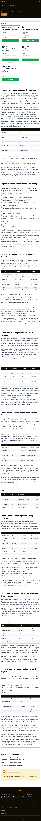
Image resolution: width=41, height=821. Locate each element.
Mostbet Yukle (3, 808)
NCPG (23, 796)
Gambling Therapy (7, 796)
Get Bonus (4, 14)
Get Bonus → (10, 60)
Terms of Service (29, 797)
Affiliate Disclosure (30, 799)
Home (2, 807)
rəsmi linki (20, 196)
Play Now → (10, 40)
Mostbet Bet (3, 810)
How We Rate (29, 800)
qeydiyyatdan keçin (33, 743)
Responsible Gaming (30, 802)
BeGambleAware (16, 796)
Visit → (30, 60)
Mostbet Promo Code (4, 813)
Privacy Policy (29, 796)
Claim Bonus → (30, 40)
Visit (37, 496)
